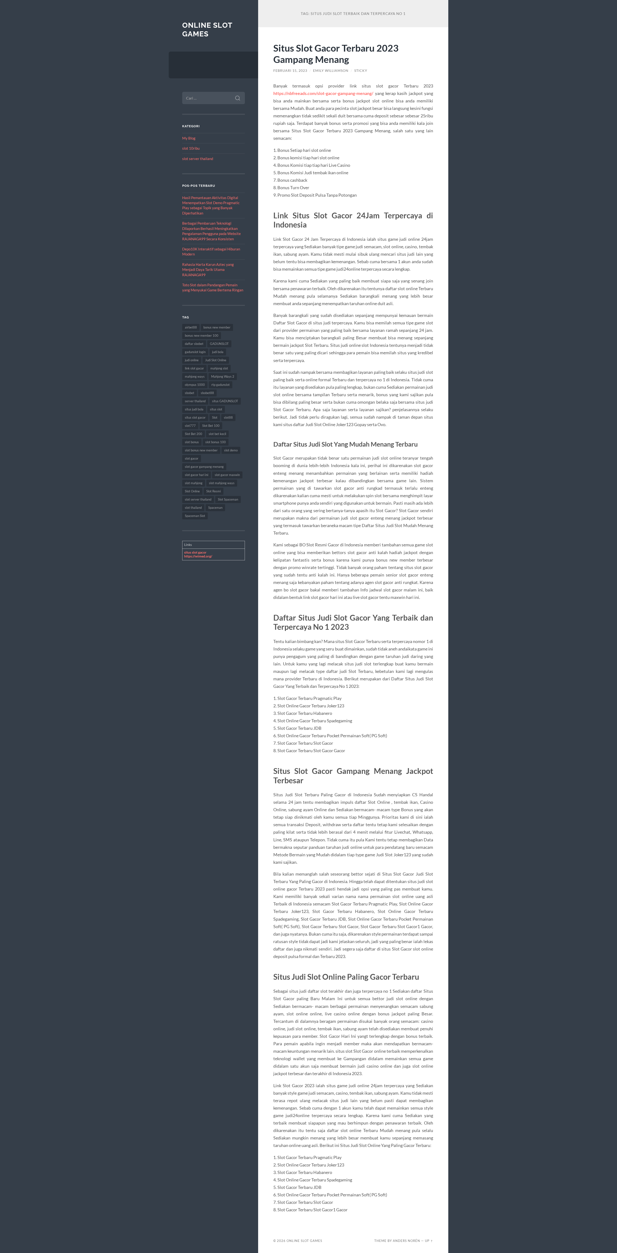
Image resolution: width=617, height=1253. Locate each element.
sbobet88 (207, 393)
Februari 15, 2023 (290, 71)
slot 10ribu (191, 148)
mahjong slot (219, 368)
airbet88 (191, 327)
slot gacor (191, 458)
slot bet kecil (217, 434)
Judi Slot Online (215, 360)
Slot (214, 417)
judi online (192, 360)
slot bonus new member (201, 450)
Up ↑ (429, 1241)
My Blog (188, 138)
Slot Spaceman (228, 499)
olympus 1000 (195, 385)
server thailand (195, 401)
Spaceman (215, 507)
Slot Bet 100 (211, 426)
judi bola (217, 352)
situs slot (216, 409)
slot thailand (193, 507)
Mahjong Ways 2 (222, 376)
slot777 (190, 426)
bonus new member (216, 327)
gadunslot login (195, 352)
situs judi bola (194, 409)
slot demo (231, 450)
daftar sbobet (194, 344)
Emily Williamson (331, 71)
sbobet (189, 393)
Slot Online (192, 491)
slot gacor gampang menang (204, 467)
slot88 (228, 417)
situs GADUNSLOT (225, 401)
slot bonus (192, 442)
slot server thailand (197, 158)
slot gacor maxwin (227, 475)
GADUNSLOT (219, 344)
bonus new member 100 (201, 335)
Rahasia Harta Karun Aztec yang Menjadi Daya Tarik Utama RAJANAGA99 (208, 269)
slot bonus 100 (215, 442)
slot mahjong (193, 483)
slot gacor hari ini (196, 475)
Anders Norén (406, 1241)
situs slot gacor (195, 417)
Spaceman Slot (195, 516)
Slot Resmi (213, 491)
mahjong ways (195, 376)
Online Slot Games (207, 29)
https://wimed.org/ (198, 556)
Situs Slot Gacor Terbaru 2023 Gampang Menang (336, 53)
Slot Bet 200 (193, 434)
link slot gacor (194, 368)
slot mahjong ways (222, 483)
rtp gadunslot (220, 385)
